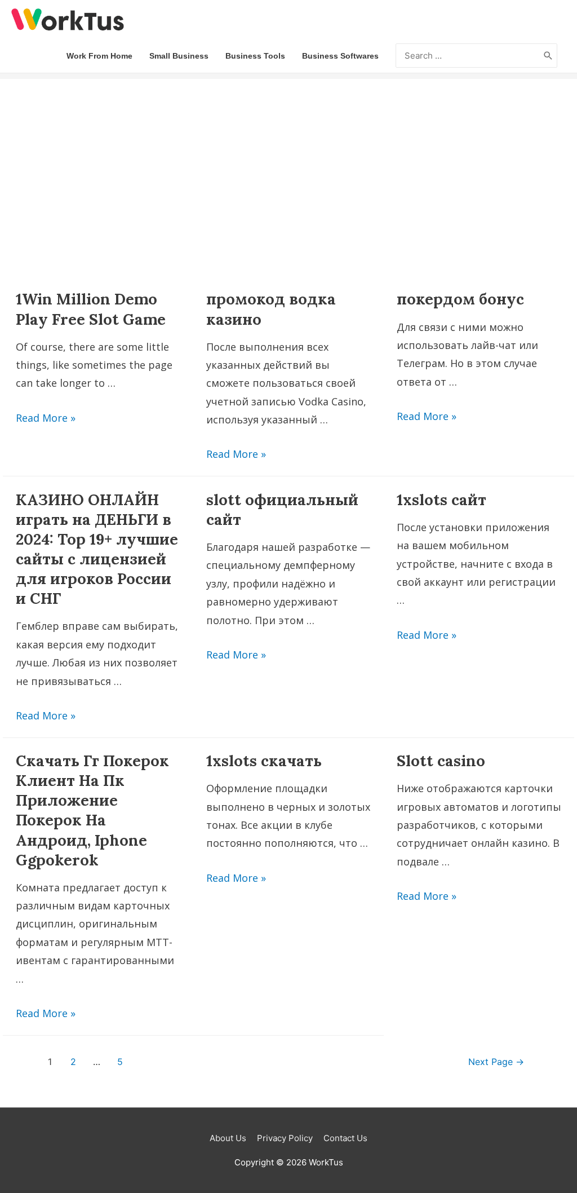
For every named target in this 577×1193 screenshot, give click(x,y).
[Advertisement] (288, 158)
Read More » (46, 418)
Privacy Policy (285, 1138)
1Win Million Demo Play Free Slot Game (91, 308)
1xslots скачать (264, 760)
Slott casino (441, 760)
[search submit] (548, 56)
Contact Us (345, 1138)
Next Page (496, 1062)
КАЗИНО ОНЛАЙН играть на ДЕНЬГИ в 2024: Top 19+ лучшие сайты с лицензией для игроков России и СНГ (97, 549)
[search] (468, 56)
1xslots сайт (441, 499)
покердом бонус (460, 298)
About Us (228, 1138)
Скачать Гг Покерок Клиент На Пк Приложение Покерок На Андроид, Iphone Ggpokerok (92, 810)
